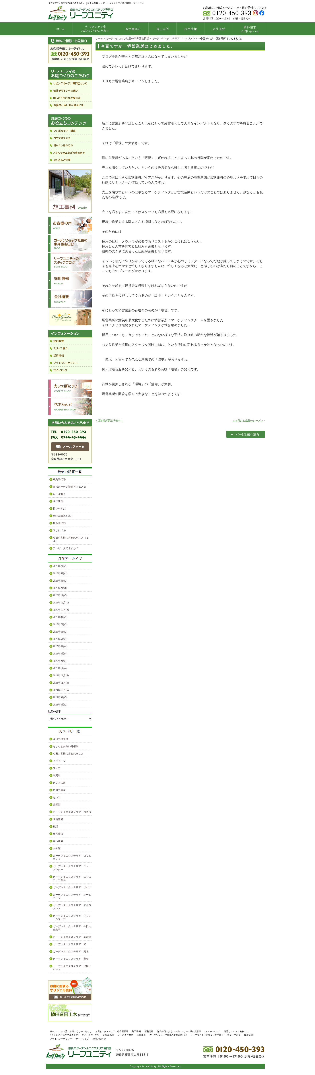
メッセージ (59, 761)
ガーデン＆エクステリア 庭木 (71, 951)
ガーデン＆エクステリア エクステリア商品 (72, 878)
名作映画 (58, 501)
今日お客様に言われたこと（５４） (71, 539)
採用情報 (248, 1035)
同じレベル (59, 530)
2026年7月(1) (60, 566)
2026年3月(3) (60, 580)
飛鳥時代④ (59, 479)
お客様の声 (108, 1035)
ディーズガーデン (90, 1035)
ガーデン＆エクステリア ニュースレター (72, 868)
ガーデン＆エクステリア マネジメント (175, 38)
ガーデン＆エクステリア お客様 (72, 812)
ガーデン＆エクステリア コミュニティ (72, 857)
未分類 (57, 848)
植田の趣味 (59, 790)
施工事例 (136, 1031)
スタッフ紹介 (233, 1035)
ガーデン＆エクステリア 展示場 (72, 937)
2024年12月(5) (61, 675)
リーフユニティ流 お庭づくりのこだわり (71, 1031)
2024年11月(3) (61, 682)
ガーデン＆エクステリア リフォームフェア (72, 917)
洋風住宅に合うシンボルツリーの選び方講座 (179, 1031)
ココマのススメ (212, 1031)
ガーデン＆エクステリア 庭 (69, 944)
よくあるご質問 (125, 1035)
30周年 (57, 775)
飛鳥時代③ (59, 523)
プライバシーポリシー (61, 1038)
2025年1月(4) (60, 668)
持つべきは (59, 508)
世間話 (57, 804)
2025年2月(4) (60, 661)
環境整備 (58, 819)
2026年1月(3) (60, 595)
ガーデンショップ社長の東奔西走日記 (127, 38)
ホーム (99, 38)
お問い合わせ (99, 1038)
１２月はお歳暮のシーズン (247, 420)
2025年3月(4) (60, 653)
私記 (55, 826)
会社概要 (141, 1035)
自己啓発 (58, 841)
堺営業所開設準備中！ (110, 420)
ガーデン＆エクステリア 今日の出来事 (72, 928)
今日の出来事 (60, 739)
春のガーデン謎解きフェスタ (69, 486)
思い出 (57, 797)
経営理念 (58, 833)
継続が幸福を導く (63, 516)
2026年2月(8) (60, 588)
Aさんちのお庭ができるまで (64, 1035)
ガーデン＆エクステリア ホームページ (72, 896)
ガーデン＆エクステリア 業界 (71, 958)
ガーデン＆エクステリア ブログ (72, 887)
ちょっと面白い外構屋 (65, 746)
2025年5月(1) (60, 639)
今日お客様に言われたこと (68, 753)
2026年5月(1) (60, 573)
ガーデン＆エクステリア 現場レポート (72, 968)
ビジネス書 (59, 782)
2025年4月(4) (60, 646)
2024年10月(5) (61, 690)
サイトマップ (82, 1038)
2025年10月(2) (61, 610)
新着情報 (149, 1031)
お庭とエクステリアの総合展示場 (111, 1031)
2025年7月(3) (60, 624)
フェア (57, 768)
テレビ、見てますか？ (65, 548)
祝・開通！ (59, 494)
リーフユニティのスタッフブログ (206, 1035)
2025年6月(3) (60, 631)
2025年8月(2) (60, 617)
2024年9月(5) (60, 697)
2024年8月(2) (60, 704)
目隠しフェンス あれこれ (236, 1031)
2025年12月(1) (61, 602)
